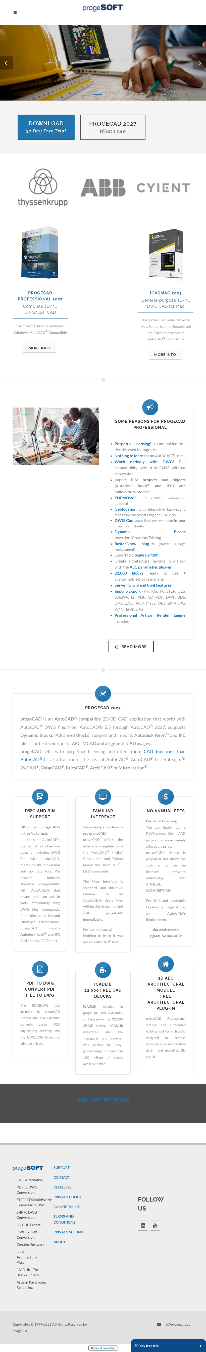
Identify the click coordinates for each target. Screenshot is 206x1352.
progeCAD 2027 (113, 127)
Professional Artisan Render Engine (150, 615)
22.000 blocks (129, 573)
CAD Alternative (30, 1180)
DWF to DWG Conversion (27, 1234)
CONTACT (62, 1177)
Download (46, 127)
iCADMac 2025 (166, 293)
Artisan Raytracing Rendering (31, 1285)
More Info (39, 348)
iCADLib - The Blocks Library (28, 1272)
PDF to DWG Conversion (27, 1190)
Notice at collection (103, 1347)
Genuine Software (30, 1244)
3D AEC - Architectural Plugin (27, 1257)
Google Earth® (145, 554)
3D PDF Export (28, 1225)
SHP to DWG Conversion (27, 1215)
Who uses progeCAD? (103, 1099)
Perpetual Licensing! (133, 443)
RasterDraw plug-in (134, 543)
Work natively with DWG (144, 461)
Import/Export (128, 591)
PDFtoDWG (125, 497)
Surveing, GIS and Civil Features (143, 585)
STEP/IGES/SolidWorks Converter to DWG (34, 1202)
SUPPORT (62, 1167)
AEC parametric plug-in (150, 567)
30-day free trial (147, 1345)
